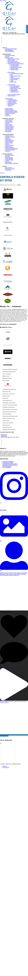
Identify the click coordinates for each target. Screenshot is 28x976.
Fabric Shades (11, 60)
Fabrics (12, 77)
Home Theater (8, 124)
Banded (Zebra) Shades (13, 58)
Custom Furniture (9, 159)
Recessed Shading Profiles (11, 148)
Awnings (7, 56)
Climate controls (9, 122)
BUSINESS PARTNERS (11, 48)
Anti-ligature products (10, 136)
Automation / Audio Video (8, 118)
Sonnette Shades (14, 68)
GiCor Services (8, 167)
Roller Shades (11, 72)
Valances (10, 105)
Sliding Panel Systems (15, 88)
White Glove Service (10, 168)
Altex (11, 74)
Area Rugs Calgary (9, 155)
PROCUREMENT (7, 467)
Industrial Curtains (9, 145)
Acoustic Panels (9, 135)
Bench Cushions (9, 157)
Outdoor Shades (9, 142)
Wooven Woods (11, 95)
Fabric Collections (9, 109)
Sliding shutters (14, 89)
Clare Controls (8, 120)
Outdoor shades (9, 108)
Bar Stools (7, 156)
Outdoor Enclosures (9, 147)
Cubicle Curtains (12, 102)
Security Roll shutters (10, 113)
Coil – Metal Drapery (15, 85)
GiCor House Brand (15, 78)
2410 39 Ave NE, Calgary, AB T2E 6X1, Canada (14, 33)
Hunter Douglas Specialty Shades (16, 63)
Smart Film (7, 115)
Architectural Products (8, 134)
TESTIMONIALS (9, 50)
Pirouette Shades (14, 66)
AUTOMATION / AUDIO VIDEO (10, 463)
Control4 (7, 123)
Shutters (7, 114)
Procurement (8, 169)
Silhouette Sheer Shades (16, 67)
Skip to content (3, 0)
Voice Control (8, 130)
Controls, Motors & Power (11, 110)
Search (19, 184)
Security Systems (9, 128)
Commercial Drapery (12, 100)
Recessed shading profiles (11, 112)
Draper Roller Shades (15, 75)
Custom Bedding (9, 158)
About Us (5, 766)
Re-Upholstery (8, 162)
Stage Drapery (11, 104)
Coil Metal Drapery (12, 99)
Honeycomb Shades (12, 61)
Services (5, 166)
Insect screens (8, 146)
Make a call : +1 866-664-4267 (10, 32)
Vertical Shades (11, 84)
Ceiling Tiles (8, 139)
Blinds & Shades (9, 57)
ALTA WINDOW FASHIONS (16, 73)
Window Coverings (7, 54)
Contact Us (2, 172)
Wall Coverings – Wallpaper (11, 163)
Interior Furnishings (7, 154)
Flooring (7, 143)
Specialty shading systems (14, 94)
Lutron (11, 80)
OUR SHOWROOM (9, 51)
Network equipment (9, 126)
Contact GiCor (6, 767)
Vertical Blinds (13, 90)
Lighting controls (9, 125)
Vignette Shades (14, 69)
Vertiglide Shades (14, 91)
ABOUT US (5, 47)
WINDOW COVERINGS (8, 461)
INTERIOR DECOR (7, 466)
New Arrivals (8, 131)
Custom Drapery (9, 98)
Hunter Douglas (14, 79)
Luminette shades (14, 87)
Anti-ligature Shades (10, 55)
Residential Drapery (12, 103)
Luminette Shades (14, 64)
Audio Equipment (9, 119)
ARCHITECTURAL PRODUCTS (10, 465)
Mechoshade (13, 81)
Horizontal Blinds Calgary (14, 62)
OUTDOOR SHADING (8, 462)
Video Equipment (9, 129)
